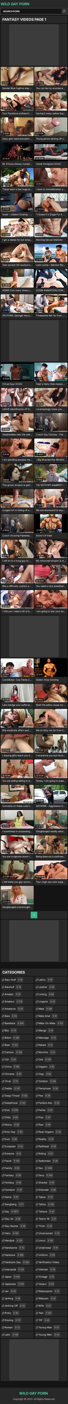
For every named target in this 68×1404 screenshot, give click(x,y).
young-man (48, 1327)
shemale (47, 1189)
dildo (11, 1117)
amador (12, 994)
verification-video (48, 1263)
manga (45, 1030)
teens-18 (47, 1218)
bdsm (12, 1037)
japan (12, 1276)
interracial (14, 1269)
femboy (13, 1182)
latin (11, 1334)
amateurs (14, 1008)
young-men (48, 1334)
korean (12, 1327)
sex (45, 1168)
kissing (13, 1320)
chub (11, 1081)
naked (45, 1044)
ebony (12, 1124)
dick (11, 1110)
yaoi (44, 1312)
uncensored (48, 1233)
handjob (13, 1240)
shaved (46, 1182)
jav (10, 1291)
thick (45, 1226)
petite (45, 1110)
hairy (11, 1233)
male (45, 1008)
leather (46, 987)
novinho (46, 1052)
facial (12, 1160)
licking (46, 994)
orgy (44, 1073)
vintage (46, 1276)
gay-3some (15, 1226)
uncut (45, 1240)
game (11, 1197)
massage (47, 1037)
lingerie (46, 1001)
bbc (10, 1030)
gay (11, 1211)
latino (45, 979)
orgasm (46, 1066)
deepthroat (15, 1102)
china (12, 1066)
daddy (12, 1088)
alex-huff (13, 979)
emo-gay (13, 1131)
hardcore (14, 1255)
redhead (47, 1146)
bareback (14, 1023)
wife (44, 1305)
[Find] (64, 11)
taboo (45, 1197)
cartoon (13, 1052)
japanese (14, 1283)
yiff (43, 1320)
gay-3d (12, 1218)
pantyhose (48, 1088)
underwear (48, 1247)
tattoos (46, 1211)
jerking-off (15, 1305)
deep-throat (16, 1095)
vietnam (46, 1269)
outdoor (47, 1081)
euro (11, 1139)
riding (45, 1153)
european (14, 1146)
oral (44, 1059)
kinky (11, 1312)
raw (44, 1124)
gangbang (14, 1204)
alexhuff (13, 987)
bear (11, 1044)
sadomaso (48, 1160)
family (12, 1168)
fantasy (13, 1175)
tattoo (46, 1204)
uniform (46, 1255)
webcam (46, 1298)
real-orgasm (49, 1131)
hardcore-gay (17, 1262)
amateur (13, 1001)
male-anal (47, 1016)
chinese (13, 1073)
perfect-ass (48, 1102)
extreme (13, 1153)
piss (44, 1117)
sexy (45, 1175)
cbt (10, 1059)
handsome (14, 1247)
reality (45, 1139)
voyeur (46, 1283)
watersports (48, 1291)
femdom (13, 1189)
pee (44, 1095)
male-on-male (50, 1023)
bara (11, 1016)
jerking (12, 1298)
